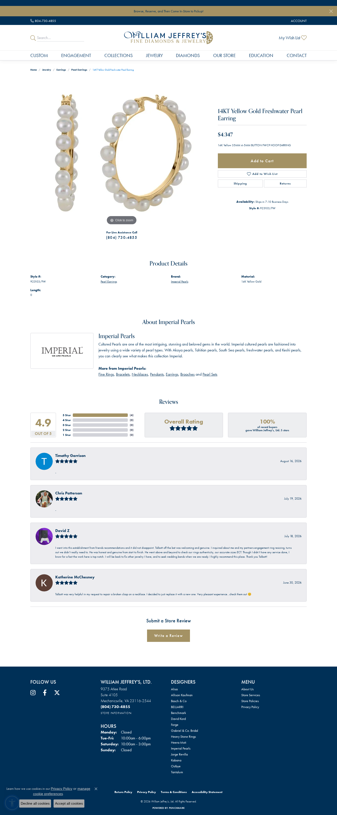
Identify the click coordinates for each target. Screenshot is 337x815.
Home (33, 69)
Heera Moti (178, 742)
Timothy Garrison (70, 455)
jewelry (46, 69)
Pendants (157, 374)
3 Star (67, 425)
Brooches (187, 374)
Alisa (174, 689)
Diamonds (188, 55)
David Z (62, 530)
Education (261, 55)
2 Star (67, 430)
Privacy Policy (250, 707)
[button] (298, 20)
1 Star (67, 435)
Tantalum (177, 772)
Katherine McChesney (74, 577)
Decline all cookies (35, 803)
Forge (174, 724)
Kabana (176, 760)
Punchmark (177, 808)
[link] (43, 20)
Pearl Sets (210, 374)
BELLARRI (177, 707)
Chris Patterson (68, 493)
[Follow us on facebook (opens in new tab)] (44, 693)
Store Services (250, 695)
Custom (39, 55)
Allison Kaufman (182, 695)
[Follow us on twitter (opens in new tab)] (57, 693)
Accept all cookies (69, 803)
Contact (297, 55)
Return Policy (123, 792)
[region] (122, 152)
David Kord (178, 718)
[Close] (331, 11)
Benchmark (178, 713)
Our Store (224, 55)
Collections (118, 55)
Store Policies (250, 701)
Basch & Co (179, 701)
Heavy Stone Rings (183, 736)
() (131, 415)
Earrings (61, 69)
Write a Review (168, 635)
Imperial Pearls (179, 282)
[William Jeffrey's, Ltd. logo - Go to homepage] (168, 37)
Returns (285, 183)
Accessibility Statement (207, 792)
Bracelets (123, 374)
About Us (247, 689)
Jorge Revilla (179, 754)
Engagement (76, 55)
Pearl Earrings (79, 69)
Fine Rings (106, 374)
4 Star (67, 420)
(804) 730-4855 (121, 237)
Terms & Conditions (174, 792)
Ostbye (176, 766)
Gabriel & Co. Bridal (184, 730)
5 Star (67, 415)
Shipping (240, 183)
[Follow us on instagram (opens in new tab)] (33, 693)
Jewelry (154, 55)
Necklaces (140, 374)
